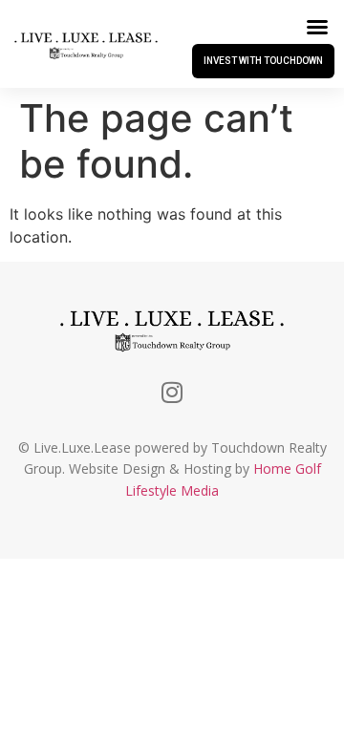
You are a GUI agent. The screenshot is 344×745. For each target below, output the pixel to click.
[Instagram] (172, 392)
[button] (317, 27)
